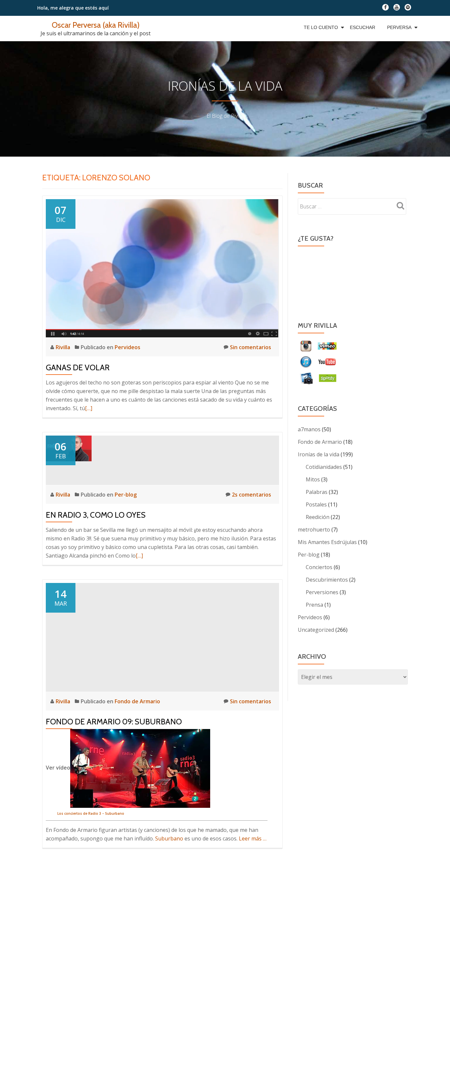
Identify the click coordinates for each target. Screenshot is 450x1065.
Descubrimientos (327, 579)
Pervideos (127, 347)
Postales (316, 504)
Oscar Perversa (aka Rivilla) (96, 25)
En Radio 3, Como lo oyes (96, 515)
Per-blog (126, 494)
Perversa (399, 27)
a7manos (309, 429)
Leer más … (253, 838)
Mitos (313, 479)
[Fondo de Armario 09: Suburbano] (162, 636)
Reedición (317, 517)
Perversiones (322, 592)
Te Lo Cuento (321, 27)
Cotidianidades (324, 467)
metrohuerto (314, 529)
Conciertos (319, 567)
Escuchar (362, 27)
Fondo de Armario (137, 701)
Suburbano (169, 838)
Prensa (314, 604)
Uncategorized (316, 629)
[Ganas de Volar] (162, 267)
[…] (88, 408)
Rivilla (63, 347)
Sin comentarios (250, 347)
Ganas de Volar (78, 367)
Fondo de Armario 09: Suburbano (114, 721)
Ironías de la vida (318, 454)
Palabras (316, 492)
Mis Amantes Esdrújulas (327, 542)
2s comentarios (251, 494)
